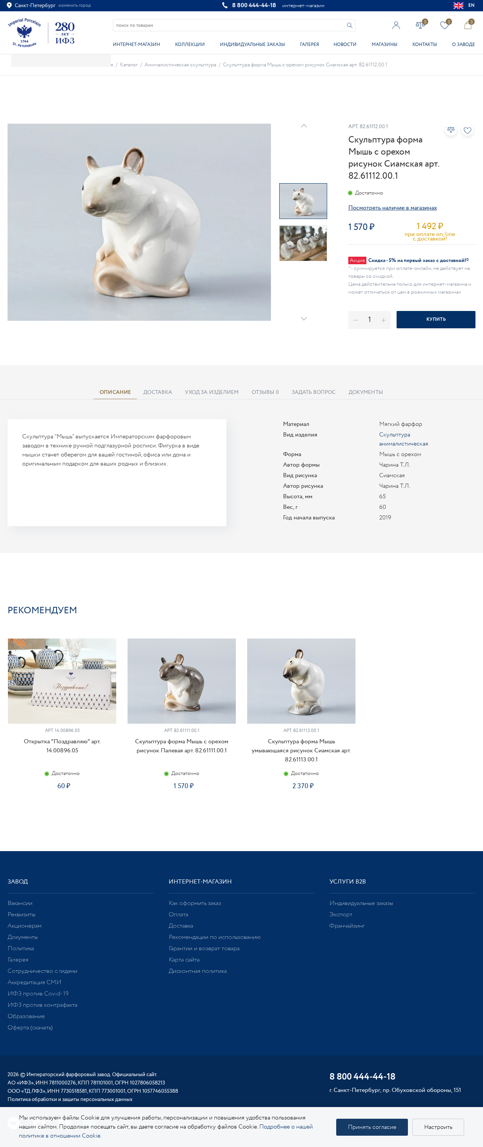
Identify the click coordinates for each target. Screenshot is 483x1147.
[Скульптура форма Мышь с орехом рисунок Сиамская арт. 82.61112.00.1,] (139, 222)
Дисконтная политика (198, 971)
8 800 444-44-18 (254, 5)
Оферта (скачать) (30, 1027)
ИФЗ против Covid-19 (38, 993)
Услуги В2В (347, 881)
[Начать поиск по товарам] (350, 25)
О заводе (463, 44)
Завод (18, 881)
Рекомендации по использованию (215, 937)
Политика (21, 948)
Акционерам (25, 926)
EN (471, 5)
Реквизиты (21, 914)
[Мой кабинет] (396, 25)
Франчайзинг (347, 926)
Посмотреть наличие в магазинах (392, 208)
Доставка (181, 926)
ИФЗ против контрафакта (42, 1005)
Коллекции (190, 44)
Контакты (424, 44)
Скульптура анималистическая (403, 439)
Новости (345, 44)
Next (304, 318)
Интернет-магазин (136, 44)
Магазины (384, 44)
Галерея (309, 44)
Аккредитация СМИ (35, 982)
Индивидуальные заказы (252, 44)
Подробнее (62, 810)
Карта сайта (184, 960)
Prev (304, 125)
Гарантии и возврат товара (204, 948)
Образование (26, 1016)
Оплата (178, 914)
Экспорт (340, 914)
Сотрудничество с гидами (42, 971)
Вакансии (20, 903)
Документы (23, 937)
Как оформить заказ (195, 903)
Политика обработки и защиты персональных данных (70, 1099)
